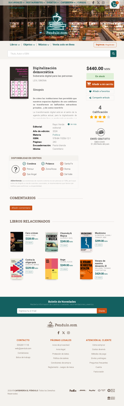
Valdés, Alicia (66, 262)
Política (56, 135)
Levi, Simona (39, 80)
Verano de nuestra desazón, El (101, 263)
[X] (98, 2)
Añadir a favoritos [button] (101, 91)
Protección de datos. (60, 354)
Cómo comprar (98, 345)
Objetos (28, 44)
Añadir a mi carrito (102, 84)
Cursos (81, 2)
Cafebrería (67, 2)
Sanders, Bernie (32, 265)
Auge (62, 259)
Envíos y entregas (98, 358)
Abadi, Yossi (30, 235)
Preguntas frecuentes (99, 363)
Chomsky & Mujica (66, 234)
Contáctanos (16, 8)
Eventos (52, 2)
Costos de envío (98, 349)
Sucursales (15, 2)
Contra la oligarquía (30, 261)
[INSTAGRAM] (103, 2)
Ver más (73, 124)
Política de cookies (61, 358)
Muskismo (100, 233)
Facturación (99, 372)
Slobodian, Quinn (103, 235)
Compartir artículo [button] (101, 97)
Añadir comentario (21, 208)
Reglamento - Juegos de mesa (61, 367)
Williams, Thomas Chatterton (103, 269)
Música (42, 44)
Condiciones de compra (61, 363)
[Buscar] (113, 53)
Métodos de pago (98, 354)
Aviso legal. (61, 349)
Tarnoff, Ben (100, 238)
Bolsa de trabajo (23, 357)
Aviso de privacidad (60, 345)
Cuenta (99, 367)
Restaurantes (34, 2)
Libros (14, 44)
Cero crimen (31, 233)
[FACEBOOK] (93, 2)
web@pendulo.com (23, 348)
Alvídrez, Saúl (66, 238)
